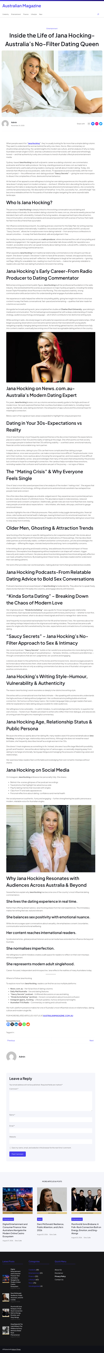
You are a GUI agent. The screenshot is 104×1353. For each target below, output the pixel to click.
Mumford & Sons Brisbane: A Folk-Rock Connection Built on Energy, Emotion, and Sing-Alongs (86, 1229)
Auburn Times (16, 1349)
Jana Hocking (34, 143)
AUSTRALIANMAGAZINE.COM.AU (58, 1015)
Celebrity (32, 1270)
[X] (12, 1024)
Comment (13, 1089)
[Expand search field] (98, 14)
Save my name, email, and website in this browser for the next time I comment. (41, 1148)
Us (60, 1270)
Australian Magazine (21, 5)
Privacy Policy (60, 1276)
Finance (32, 1276)
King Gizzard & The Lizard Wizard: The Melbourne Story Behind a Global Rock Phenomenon (17, 1329)
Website (12, 1137)
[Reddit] (28, 1024)
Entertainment (52, 28)
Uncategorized (34, 1286)
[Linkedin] (16, 1024)
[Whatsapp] (24, 1024)
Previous (11, 1040)
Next (92, 1040)
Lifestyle (32, 1279)
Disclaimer (59, 1273)
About (57, 1270)
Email (12, 1126)
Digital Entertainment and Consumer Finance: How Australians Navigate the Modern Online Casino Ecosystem (15, 1230)
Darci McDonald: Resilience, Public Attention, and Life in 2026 (50, 1227)
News (40, 1219)
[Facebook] (8, 1024)
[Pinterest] (20, 1024)
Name (12, 1115)
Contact (58, 1279)
